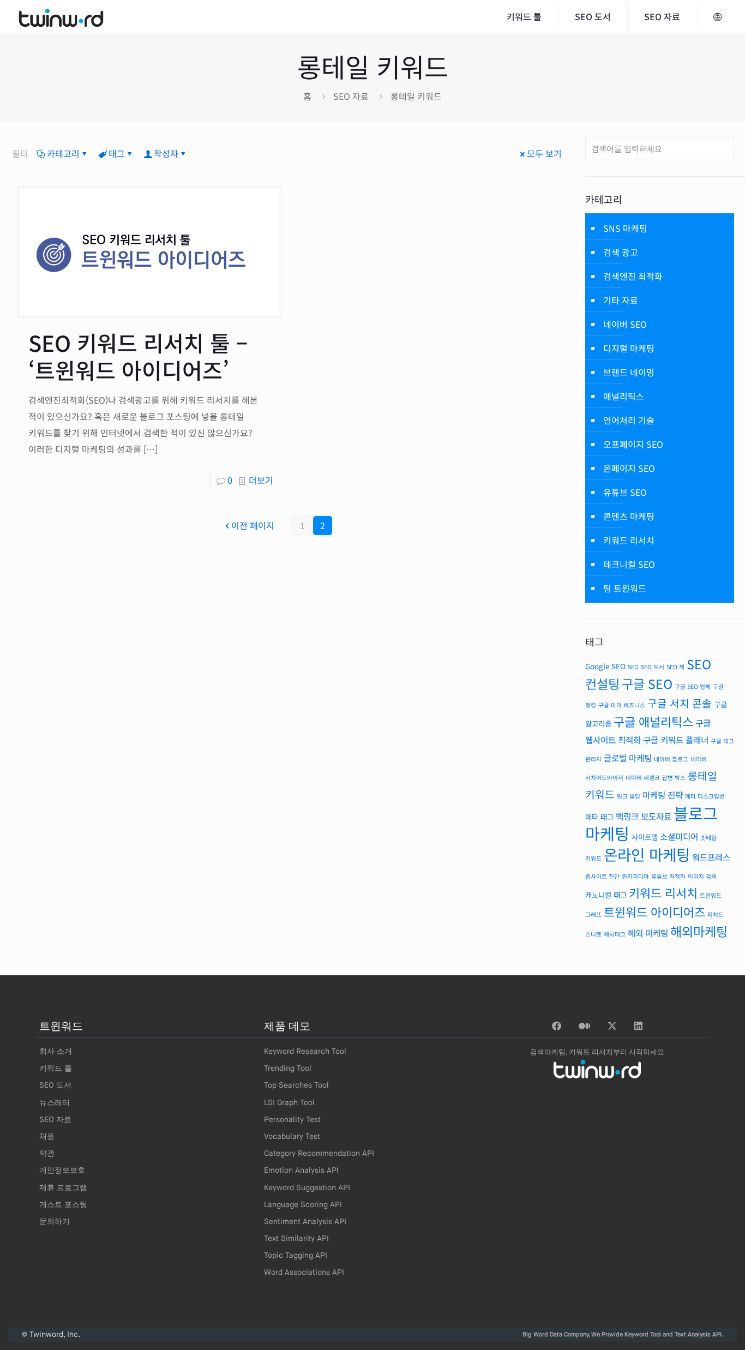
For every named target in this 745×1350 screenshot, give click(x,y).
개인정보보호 (62, 1170)
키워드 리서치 (628, 540)
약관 (47, 1153)
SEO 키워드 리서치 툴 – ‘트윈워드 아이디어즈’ (138, 356)
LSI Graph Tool (289, 1103)
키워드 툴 (55, 1068)
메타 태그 (599, 816)
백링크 (627, 816)
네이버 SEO (625, 324)
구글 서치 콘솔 (679, 703)
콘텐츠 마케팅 (628, 516)
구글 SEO (647, 683)
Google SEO (605, 666)
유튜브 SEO (625, 492)
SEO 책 (675, 667)
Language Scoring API (303, 1205)
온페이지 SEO (629, 468)
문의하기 (54, 1222)
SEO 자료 (351, 96)
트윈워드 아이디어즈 (654, 911)
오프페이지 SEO (633, 444)
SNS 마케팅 (625, 228)
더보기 (261, 480)
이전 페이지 (252, 525)
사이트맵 (645, 836)
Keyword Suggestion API (307, 1188)
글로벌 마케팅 (628, 758)
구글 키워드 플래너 (675, 740)
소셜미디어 (679, 836)
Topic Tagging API (295, 1255)
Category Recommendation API (319, 1153)
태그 (117, 153)
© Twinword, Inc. (51, 1335)
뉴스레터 (54, 1103)
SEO (633, 667)
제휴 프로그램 (63, 1188)
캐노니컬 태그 (606, 894)
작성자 (166, 153)
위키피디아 (635, 876)
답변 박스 (674, 777)
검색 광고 (620, 252)
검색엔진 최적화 (633, 276)
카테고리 (63, 153)
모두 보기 (544, 153)
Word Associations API (304, 1272)
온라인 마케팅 (647, 854)
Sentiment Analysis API (305, 1222)
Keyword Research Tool (305, 1051)
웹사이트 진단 (602, 876)
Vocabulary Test (292, 1137)
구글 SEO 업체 (693, 686)
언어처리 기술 (628, 420)
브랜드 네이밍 (628, 372)
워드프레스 (711, 857)
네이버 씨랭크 (643, 777)
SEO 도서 (652, 667)
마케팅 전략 (662, 795)
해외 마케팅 (648, 933)
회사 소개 (55, 1051)
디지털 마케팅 (628, 348)
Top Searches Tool (296, 1085)
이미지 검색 (702, 876)
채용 (47, 1137)
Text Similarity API (296, 1239)
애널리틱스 (623, 396)
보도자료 (656, 816)
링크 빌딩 (628, 796)
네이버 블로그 (671, 759)
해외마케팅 (699, 931)
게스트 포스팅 (63, 1205)
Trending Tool (287, 1068)
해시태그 (615, 934)
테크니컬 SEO (629, 564)
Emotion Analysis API (301, 1170)
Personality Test (292, 1120)
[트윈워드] (61, 16)
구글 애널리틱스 (653, 721)
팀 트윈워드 (624, 588)
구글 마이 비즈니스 (621, 705)
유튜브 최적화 (668, 876)
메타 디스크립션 (705, 796)
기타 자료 (620, 300)
